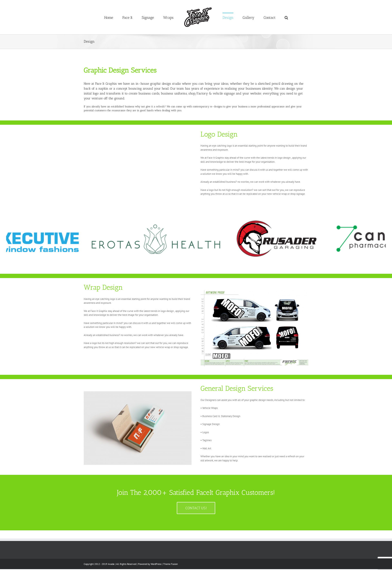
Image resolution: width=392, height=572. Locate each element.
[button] (267, 17)
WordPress (156, 563)
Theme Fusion (170, 563)
